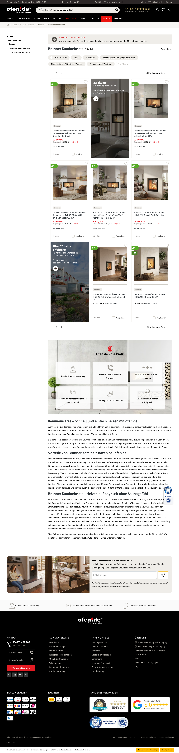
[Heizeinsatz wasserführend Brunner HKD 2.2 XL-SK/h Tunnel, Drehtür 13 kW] (110, 264)
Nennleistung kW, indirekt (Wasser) (66, 64)
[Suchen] (117, 10)
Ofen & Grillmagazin (58, 659)
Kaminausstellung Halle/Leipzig (152, 642)
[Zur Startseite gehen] (19, 9)
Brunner (12, 44)
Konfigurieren (167, 750)
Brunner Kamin (83, 447)
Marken (10, 36)
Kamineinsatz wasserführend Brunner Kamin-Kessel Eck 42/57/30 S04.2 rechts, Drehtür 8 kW (150, 133)
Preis (76, 57)
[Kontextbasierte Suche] (40, 10)
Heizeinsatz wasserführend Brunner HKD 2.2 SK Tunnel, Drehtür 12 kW (150, 213)
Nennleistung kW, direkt (101, 64)
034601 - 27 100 (21, 642)
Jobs (137, 658)
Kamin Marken (14, 40)
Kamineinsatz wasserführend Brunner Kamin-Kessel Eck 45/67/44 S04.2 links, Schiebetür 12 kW (69, 215)
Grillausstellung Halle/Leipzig (151, 646)
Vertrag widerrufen (21, 668)
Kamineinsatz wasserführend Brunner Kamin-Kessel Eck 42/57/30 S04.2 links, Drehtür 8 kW (69, 133)
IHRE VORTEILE (100, 637)
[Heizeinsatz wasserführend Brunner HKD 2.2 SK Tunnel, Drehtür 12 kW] (151, 182)
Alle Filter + (123, 64)
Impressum (122, 737)
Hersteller (90, 57)
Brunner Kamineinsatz (20, 48)
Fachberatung (98, 671)
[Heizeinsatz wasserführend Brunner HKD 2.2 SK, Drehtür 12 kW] (151, 264)
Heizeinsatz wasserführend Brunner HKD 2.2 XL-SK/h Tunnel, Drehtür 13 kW (109, 297)
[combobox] (79, 10)
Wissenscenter (55, 663)
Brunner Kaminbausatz (78, 525)
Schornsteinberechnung (102, 667)
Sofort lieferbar (60, 57)
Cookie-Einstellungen (166, 737)
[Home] (8, 24)
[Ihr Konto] (157, 10)
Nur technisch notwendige (147, 750)
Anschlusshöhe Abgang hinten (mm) (119, 57)
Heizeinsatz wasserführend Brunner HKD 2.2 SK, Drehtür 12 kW (150, 295)
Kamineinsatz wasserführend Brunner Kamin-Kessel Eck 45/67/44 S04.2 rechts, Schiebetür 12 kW (110, 215)
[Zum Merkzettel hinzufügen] (86, 81)
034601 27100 (39, 2)
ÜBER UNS (140, 637)
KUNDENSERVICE (59, 637)
